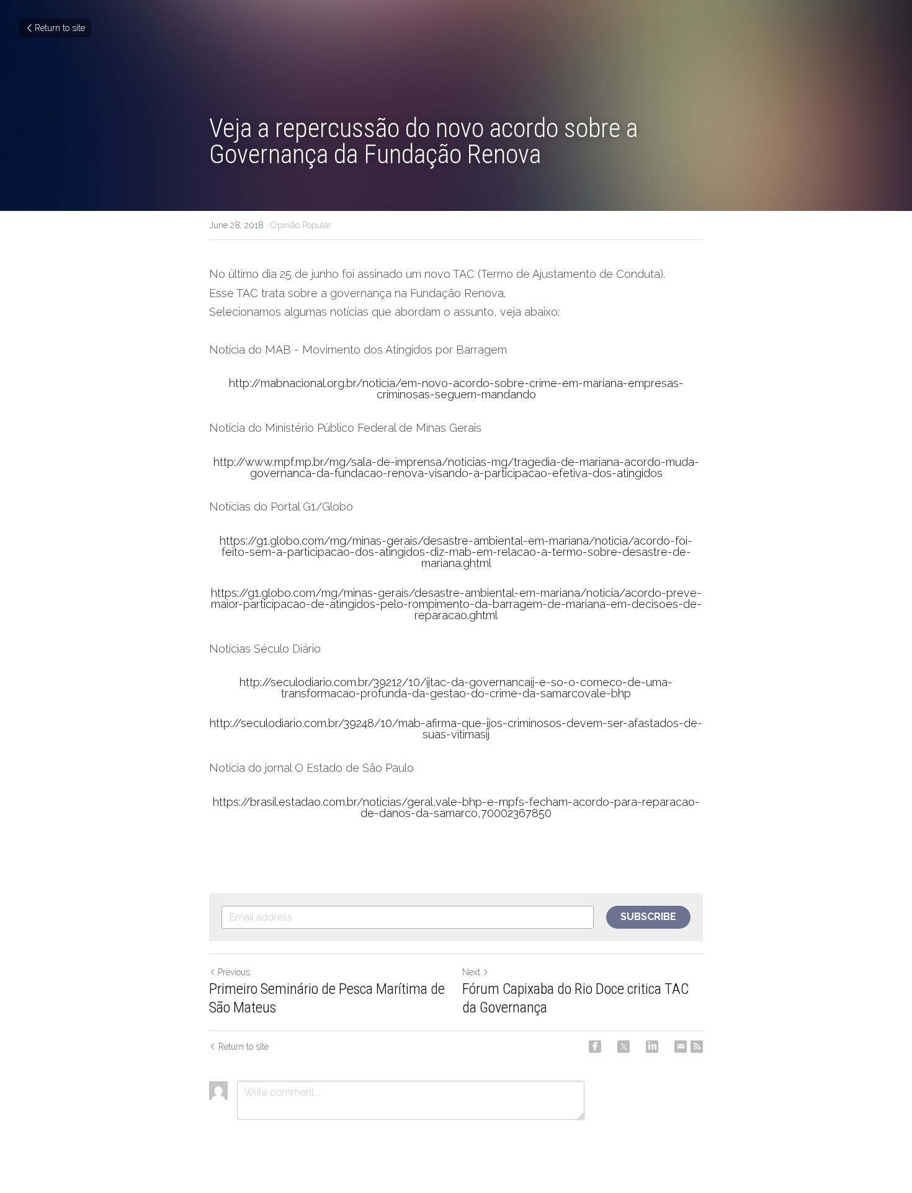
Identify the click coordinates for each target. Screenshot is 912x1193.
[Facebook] (595, 1046)
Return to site (60, 28)
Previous (234, 972)
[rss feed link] (697, 1046)
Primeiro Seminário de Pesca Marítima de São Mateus (327, 998)
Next (471, 972)
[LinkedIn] (652, 1046)
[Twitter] (623, 1046)
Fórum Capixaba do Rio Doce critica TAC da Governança (575, 998)
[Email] (680, 1046)
